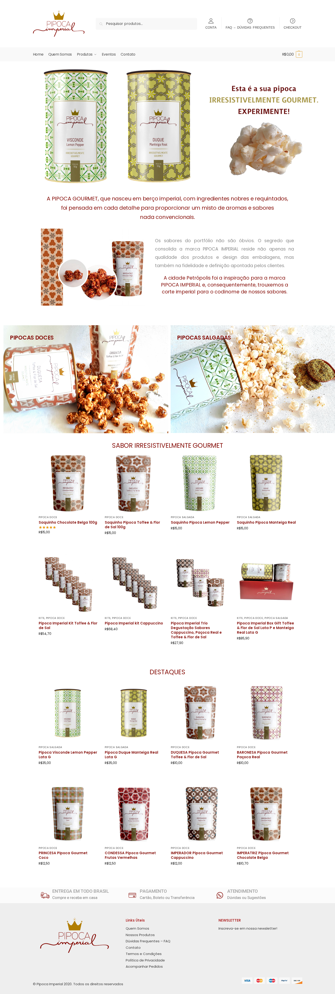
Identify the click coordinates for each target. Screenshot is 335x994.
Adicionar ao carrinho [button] (68, 542)
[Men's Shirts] (85, 379)
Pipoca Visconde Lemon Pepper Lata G (68, 754)
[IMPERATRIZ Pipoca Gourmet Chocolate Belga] (266, 814)
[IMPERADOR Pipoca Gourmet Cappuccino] (200, 814)
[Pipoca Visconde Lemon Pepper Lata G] (68, 713)
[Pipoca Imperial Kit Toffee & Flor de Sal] (68, 584)
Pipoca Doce (48, 517)
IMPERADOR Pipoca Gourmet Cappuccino (197, 855)
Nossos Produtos (140, 934)
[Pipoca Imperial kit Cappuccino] (134, 584)
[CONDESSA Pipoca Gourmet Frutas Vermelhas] (134, 814)
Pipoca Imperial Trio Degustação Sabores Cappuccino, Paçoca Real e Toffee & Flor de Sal (196, 630)
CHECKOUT (293, 27)
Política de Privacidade (145, 960)
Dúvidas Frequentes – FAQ (148, 941)
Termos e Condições (144, 953)
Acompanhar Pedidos (144, 966)
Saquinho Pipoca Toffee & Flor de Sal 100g (132, 524)
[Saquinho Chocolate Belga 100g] (68, 483)
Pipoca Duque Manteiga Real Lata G (131, 754)
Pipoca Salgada (182, 517)
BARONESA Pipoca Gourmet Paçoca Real (262, 754)
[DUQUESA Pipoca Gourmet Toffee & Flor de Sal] (200, 713)
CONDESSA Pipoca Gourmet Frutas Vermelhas (130, 855)
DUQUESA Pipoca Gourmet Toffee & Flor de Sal (195, 754)
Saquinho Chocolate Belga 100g (68, 522)
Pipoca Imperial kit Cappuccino (134, 623)
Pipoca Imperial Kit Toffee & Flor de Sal (68, 625)
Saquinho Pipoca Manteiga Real (266, 522)
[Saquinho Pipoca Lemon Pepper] (200, 483)
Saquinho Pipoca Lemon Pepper (200, 522)
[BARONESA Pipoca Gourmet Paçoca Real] (266, 713)
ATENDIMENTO (242, 891)
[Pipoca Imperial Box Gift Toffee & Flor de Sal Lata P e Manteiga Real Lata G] (266, 584)
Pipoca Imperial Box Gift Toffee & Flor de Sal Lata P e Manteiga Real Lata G (265, 628)
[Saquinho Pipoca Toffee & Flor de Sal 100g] (134, 483)
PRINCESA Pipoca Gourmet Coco (63, 855)
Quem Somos (137, 928)
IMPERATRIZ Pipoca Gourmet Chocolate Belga (263, 855)
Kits (42, 618)
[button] (292, 54)
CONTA (210, 27)
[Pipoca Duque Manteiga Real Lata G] (134, 713)
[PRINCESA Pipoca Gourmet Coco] (68, 814)
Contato (133, 947)
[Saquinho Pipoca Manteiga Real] (266, 483)
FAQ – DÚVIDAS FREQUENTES (250, 27)
